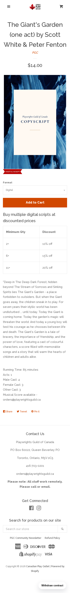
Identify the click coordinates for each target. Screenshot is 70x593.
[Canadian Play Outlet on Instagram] (39, 509)
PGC (35, 52)
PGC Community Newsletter (25, 538)
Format (7, 182)
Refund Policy (52, 538)
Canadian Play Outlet (37, 566)
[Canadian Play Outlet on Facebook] (31, 509)
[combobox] (30, 529)
